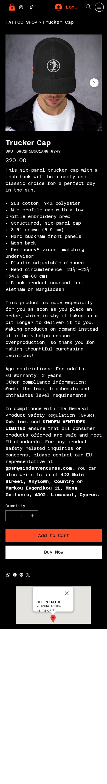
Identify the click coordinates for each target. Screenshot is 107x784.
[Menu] (99, 7)
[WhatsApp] (8, 575)
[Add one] (32, 515)
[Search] (88, 6)
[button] (12, 6)
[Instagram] (21, 7)
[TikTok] (31, 7)
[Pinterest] (21, 575)
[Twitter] (28, 575)
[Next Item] (94, 82)
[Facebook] (15, 575)
